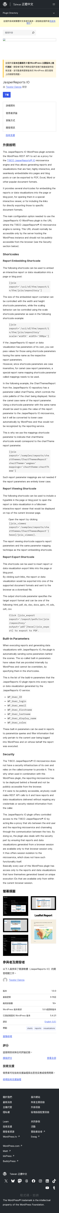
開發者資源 (8, 1131)
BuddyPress (10, 1161)
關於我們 (7, 1097)
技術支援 (10, 135)
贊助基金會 (38, 1131)
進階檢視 (7, 1036)
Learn (6, 1121)
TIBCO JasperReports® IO (21, 160)
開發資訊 (10, 127)
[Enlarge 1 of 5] (24, 899)
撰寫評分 (7, 1058)
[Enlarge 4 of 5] (52, 899)
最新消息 (7, 1102)
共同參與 (35, 1121)
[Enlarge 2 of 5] (24, 922)
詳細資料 (10, 105)
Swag (35, 1136)
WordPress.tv (11, 1136)
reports (38, 1028)
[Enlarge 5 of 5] (52, 916)
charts (30, 1028)
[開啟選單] (54, 4)
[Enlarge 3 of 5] (24, 938)
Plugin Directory (10, 13)
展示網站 (35, 1097)
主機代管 (7, 1107)
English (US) (50, 1021)
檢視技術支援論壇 (12, 1079)
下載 (7, 94)
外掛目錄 (35, 1107)
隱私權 (6, 1112)
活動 (33, 1126)
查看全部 (51, 1058)
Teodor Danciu (13, 86)
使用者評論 (11, 113)
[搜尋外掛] (33, 32)
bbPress (8, 1156)
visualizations (49, 1028)
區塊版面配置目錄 (40, 1112)
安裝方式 (10, 120)
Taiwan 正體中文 (18, 1174)
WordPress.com (12, 1145)
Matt (7, 1151)
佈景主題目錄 (38, 1102)
